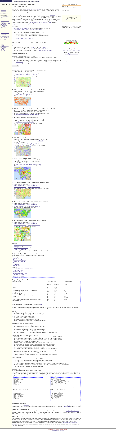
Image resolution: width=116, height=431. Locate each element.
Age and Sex (16, 258)
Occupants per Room (18, 274)
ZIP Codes (3, 26)
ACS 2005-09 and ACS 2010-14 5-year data (40, 22)
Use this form (66, 406)
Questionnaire (17, 246)
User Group (33, 47)
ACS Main (3, 8)
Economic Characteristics (20, 187)
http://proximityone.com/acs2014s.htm (24, 38)
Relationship (16, 264)
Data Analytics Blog (43, 48)
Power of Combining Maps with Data (71, 50)
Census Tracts (4, 50)
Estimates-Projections (5, 29)
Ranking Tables (4, 39)
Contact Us (58, 430)
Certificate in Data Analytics (71, 19)
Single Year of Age (3, 34)
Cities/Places (3, 49)
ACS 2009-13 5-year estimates (21, 28)
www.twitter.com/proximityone (70, 422)
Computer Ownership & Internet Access (23, 268)
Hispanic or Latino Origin (19, 261)
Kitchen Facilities (17, 271)
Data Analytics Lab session (45, 50)
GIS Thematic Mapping (5, 36)
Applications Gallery (5, 16)
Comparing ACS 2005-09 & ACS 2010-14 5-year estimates (28, 29)
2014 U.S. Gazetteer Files (20, 249)
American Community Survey (32, 9)
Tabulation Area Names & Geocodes (23, 245)
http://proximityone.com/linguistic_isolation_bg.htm (28, 164)
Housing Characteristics (34, 187)
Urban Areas (3, 27)
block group (52, 15)
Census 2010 (3, 10)
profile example (19, 62)
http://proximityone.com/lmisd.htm (24, 94)
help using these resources (71, 54)
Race (14, 263)
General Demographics (19, 185)
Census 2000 (3, 11)
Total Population (17, 265)
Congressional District (5, 21)
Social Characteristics (31, 185)
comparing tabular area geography (20, 23)
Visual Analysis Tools (5, 37)
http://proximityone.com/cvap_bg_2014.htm (26, 74)
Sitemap (54, 430)
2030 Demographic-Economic (5, 33)
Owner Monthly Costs (18, 276)
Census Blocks (4, 25)
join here (44, 47)
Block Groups (3, 24)
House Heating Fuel (18, 270)
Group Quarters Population (19, 260)
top (41, 304)
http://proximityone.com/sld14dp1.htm (25, 122)
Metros (2, 19)
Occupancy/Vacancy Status (20, 273)
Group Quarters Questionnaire (21, 248)
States (2, 17)
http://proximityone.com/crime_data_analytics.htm (28, 144)
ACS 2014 (40, 141)
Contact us (15, 424)
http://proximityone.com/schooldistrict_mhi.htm (27, 114)
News (62, 430)
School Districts (4, 18)
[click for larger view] (22, 87)
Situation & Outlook (4, 13)
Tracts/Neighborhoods (5, 23)
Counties (3, 22)
